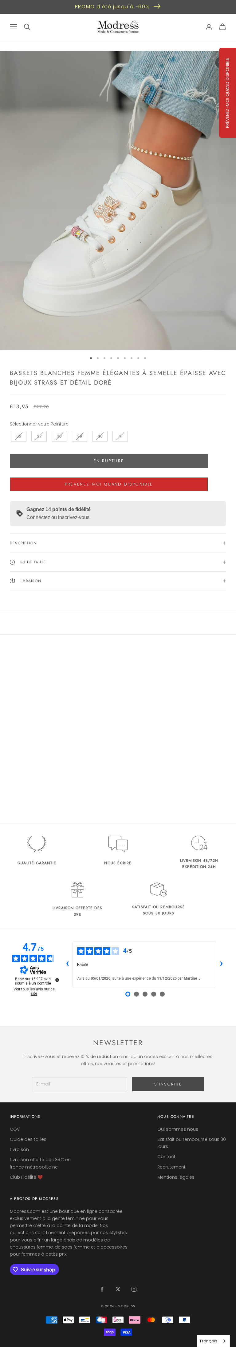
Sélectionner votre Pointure (39, 424)
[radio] (18, 436)
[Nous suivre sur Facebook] (102, 1289)
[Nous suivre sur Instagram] (134, 1289)
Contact (166, 1156)
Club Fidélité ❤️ (26, 1177)
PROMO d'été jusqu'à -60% (112, 6)
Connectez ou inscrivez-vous (57, 517)
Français (208, 1341)
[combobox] (213, 1341)
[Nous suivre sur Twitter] (118, 1289)
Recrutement (171, 1167)
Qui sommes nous (177, 1129)
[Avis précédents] (67, 964)
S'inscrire (168, 1084)
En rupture (109, 461)
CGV (15, 1129)
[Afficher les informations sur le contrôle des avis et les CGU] (57, 979)
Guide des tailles (28, 1139)
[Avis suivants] (221, 964)
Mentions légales (176, 1177)
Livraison (19, 1149)
